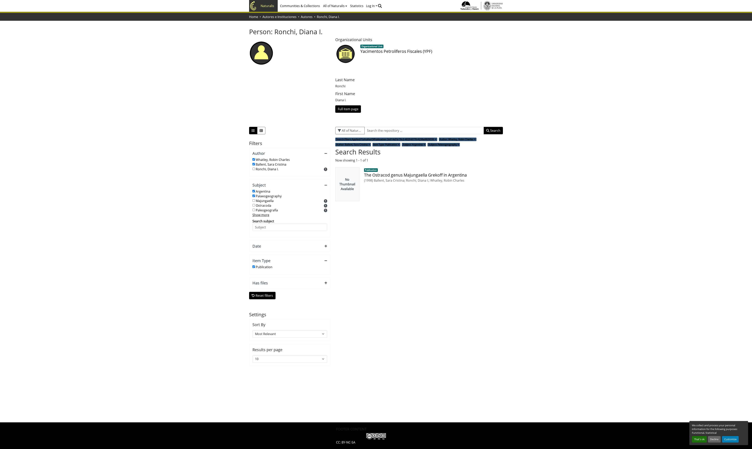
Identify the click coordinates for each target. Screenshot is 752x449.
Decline (714, 439)
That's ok (699, 439)
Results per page (267, 349)
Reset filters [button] (264, 295)
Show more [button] (260, 215)
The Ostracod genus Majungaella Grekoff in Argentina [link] (415, 175)
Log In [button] (371, 6)
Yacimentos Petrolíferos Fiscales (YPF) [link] (396, 51)
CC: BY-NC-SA (345, 442)
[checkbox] (253, 159)
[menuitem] (335, 6)
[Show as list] (253, 130)
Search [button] (494, 130)
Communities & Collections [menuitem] (300, 6)
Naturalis (267, 6)
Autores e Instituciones (279, 17)
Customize (730, 439)
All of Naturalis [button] (334, 6)
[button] (379, 6)
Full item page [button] (348, 109)
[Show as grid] (261, 130)
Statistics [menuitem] (356, 6)
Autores (307, 17)
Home (253, 17)
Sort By (258, 324)
